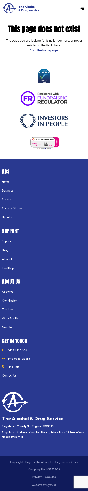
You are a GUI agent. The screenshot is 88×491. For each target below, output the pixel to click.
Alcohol (7, 259)
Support (7, 241)
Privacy (37, 477)
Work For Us (10, 318)
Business (8, 190)
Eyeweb (51, 485)
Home (6, 181)
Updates (7, 217)
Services (7, 199)
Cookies (50, 477)
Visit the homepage (44, 50)
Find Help (8, 268)
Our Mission (9, 300)
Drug (5, 250)
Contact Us (9, 375)
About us (7, 291)
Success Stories (12, 208)
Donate (7, 327)
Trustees (8, 309)
